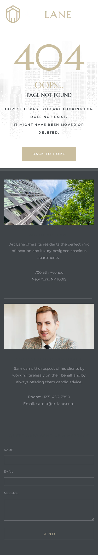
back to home (49, 154)
